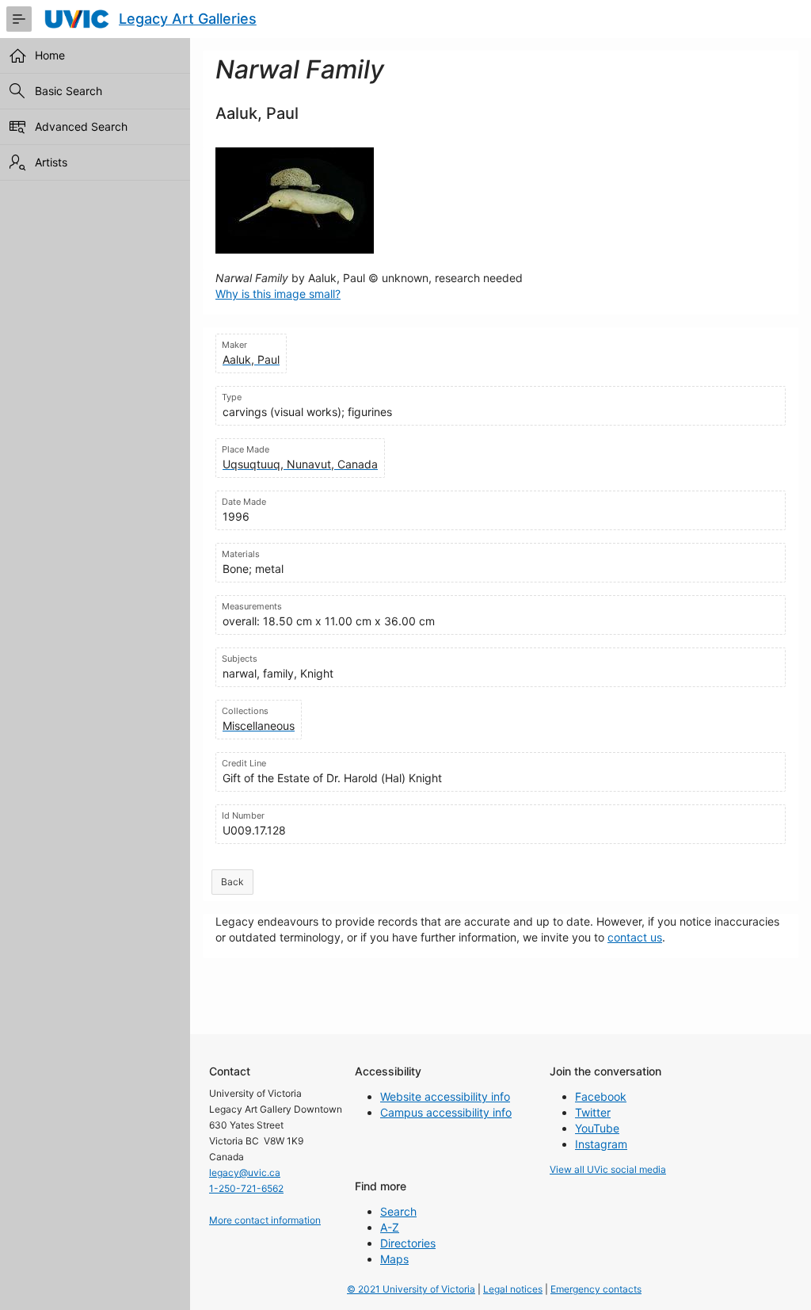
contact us (634, 937)
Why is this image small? (278, 293)
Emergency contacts (596, 1289)
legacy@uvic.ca (244, 1172)
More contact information (265, 1220)
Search (398, 1211)
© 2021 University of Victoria (411, 1289)
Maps (394, 1259)
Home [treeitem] (50, 55)
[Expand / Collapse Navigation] (19, 19)
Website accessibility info (445, 1096)
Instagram (601, 1144)
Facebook (600, 1096)
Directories (408, 1243)
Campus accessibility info (446, 1112)
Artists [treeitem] (51, 162)
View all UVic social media (608, 1169)
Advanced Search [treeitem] (81, 126)
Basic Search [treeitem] (68, 90)
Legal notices (513, 1289)
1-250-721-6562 (246, 1188)
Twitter (593, 1112)
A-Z (389, 1227)
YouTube (597, 1128)
